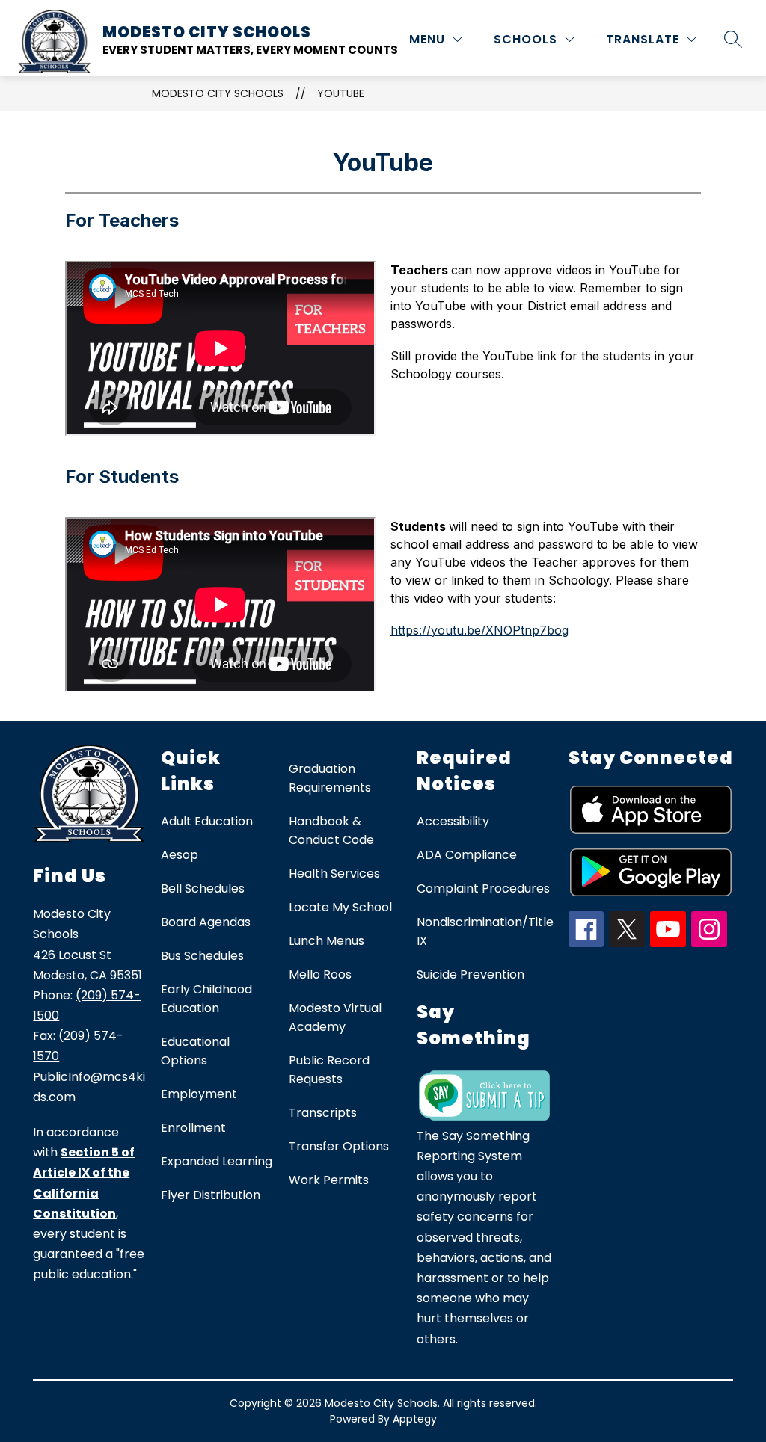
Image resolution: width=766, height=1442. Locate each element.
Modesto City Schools (218, 93)
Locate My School (340, 907)
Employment (199, 1094)
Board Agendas (206, 922)
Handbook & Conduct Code (331, 830)
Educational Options (195, 1051)
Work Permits (329, 1180)
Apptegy (415, 1418)
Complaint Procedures (483, 888)
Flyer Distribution (210, 1195)
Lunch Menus (326, 940)
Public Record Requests (329, 1070)
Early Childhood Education (206, 999)
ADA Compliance (467, 854)
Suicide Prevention (470, 974)
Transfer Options (339, 1146)
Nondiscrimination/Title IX (485, 931)
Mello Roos (320, 974)
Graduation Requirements (330, 778)
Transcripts (323, 1112)
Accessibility (453, 821)
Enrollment (193, 1127)
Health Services (334, 873)
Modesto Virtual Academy (335, 1017)
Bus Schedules (202, 955)
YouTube (340, 93)
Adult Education (207, 821)
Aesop (179, 854)
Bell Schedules (203, 888)
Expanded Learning (216, 1161)
